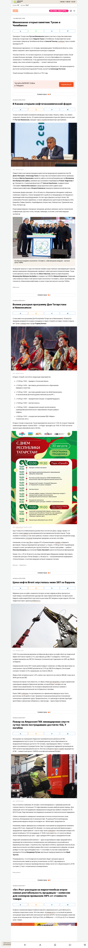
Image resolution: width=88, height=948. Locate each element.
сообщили (51, 830)
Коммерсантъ (50, 912)
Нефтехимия (16, 287)
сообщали (24, 693)
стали (48, 269)
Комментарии (44, 94)
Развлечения (23, 565)
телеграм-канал (19, 527)
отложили (28, 538)
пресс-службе (59, 749)
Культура (15, 565)
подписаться (66, 84)
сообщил (23, 323)
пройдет (58, 542)
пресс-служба (42, 120)
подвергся (26, 533)
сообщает (61, 41)
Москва (23, 5)
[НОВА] (58, 11)
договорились (55, 682)
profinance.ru (35, 601)
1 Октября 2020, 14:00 (19, 18)
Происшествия (16, 872)
